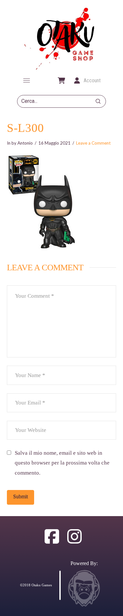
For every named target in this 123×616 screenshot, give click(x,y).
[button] (26, 80)
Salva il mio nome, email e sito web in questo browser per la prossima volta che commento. (62, 463)
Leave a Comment (93, 143)
